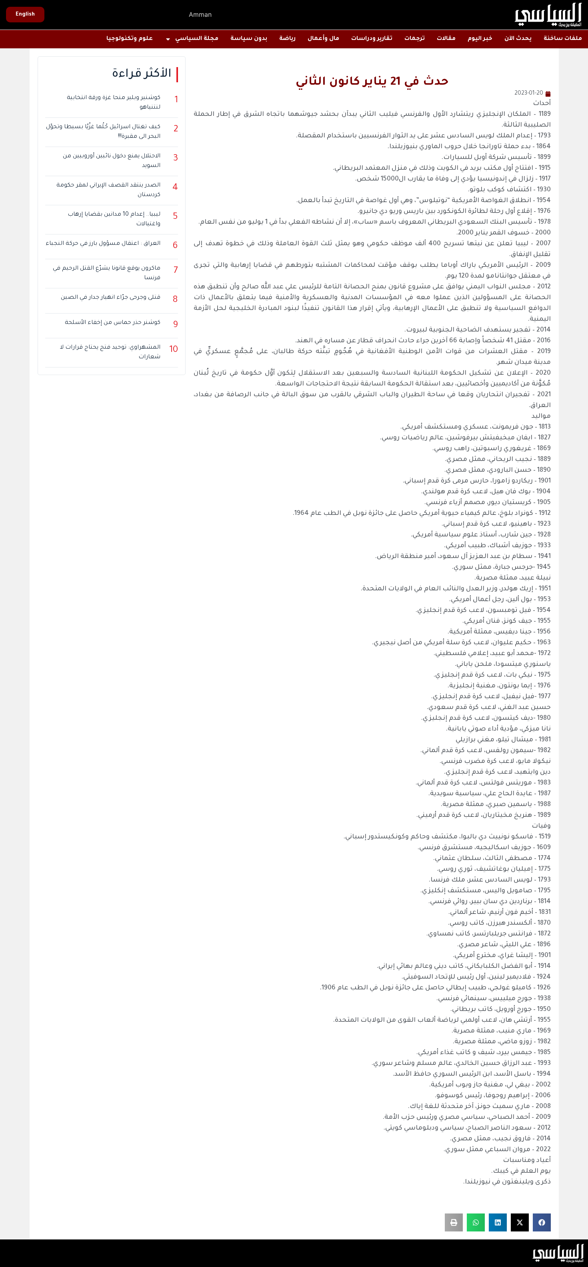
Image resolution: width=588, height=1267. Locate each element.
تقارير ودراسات (371, 39)
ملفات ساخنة (563, 39)
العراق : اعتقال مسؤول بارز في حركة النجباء (103, 244)
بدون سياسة (248, 39)
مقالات (446, 39)
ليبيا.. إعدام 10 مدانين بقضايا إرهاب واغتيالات (114, 220)
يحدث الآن (518, 39)
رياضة (287, 39)
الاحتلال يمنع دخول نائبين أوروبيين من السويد (111, 161)
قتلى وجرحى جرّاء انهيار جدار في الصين (110, 298)
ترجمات (414, 39)
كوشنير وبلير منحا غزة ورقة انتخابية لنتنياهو (113, 103)
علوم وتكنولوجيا (129, 39)
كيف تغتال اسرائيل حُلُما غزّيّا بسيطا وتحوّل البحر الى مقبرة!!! (103, 132)
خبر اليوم (480, 39)
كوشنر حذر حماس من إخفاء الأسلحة (112, 323)
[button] (542, 1222)
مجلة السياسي (196, 39)
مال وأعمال (323, 39)
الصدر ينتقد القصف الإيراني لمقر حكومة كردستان (108, 191)
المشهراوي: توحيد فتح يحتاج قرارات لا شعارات (110, 353)
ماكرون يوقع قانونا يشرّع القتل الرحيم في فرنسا (106, 274)
